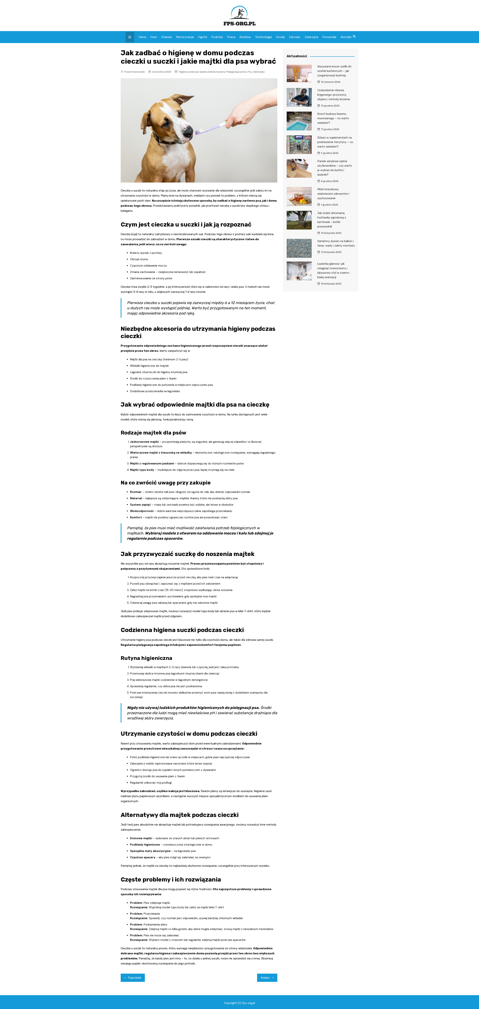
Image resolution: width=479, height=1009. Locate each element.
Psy (250, 71)
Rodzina (245, 37)
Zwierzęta (311, 37)
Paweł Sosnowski (134, 71)
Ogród (202, 37)
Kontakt (346, 37)
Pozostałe (329, 37)
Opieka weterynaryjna (212, 71)
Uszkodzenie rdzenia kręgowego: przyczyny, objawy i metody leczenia (333, 95)
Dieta (142, 37)
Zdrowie (294, 37)
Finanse (166, 37)
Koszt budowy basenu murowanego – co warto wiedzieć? (333, 118)
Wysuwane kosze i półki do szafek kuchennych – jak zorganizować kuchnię (334, 71)
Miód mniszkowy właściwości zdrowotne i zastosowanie (333, 194)
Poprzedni (134, 978)
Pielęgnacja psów (236, 71)
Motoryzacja (185, 37)
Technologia (263, 37)
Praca (231, 37)
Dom (154, 37)
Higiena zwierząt (188, 71)
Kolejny (265, 978)
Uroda (280, 37)
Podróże (217, 37)
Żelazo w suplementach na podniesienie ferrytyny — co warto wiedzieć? (335, 142)
